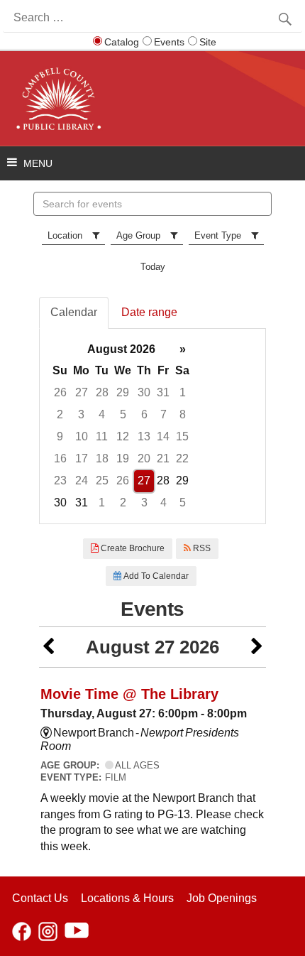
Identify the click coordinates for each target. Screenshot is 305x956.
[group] (152, 426)
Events (169, 42)
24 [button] (81, 480)
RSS (201, 548)
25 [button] (102, 480)
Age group (138, 235)
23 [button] (60, 480)
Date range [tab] (149, 312)
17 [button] (81, 458)
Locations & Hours (127, 898)
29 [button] (122, 392)
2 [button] (60, 414)
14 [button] (163, 436)
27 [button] (81, 392)
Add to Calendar (155, 576)
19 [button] (122, 458)
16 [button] (60, 458)
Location (65, 235)
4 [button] (102, 414)
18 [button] (102, 458)
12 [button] (122, 436)
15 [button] (182, 436)
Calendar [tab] (73, 312)
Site (207, 42)
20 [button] (144, 458)
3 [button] (81, 414)
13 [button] (144, 436)
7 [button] (163, 414)
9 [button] (60, 436)
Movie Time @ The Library (129, 694)
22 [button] (182, 458)
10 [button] (81, 436)
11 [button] (102, 436)
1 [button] (182, 392)
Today (152, 266)
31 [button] (163, 392)
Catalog (121, 42)
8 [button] (182, 414)
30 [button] (144, 392)
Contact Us (40, 898)
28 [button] (102, 392)
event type (217, 235)
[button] (48, 647)
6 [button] (144, 414)
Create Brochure (132, 548)
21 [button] (163, 458)
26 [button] (60, 392)
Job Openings (222, 898)
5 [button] (123, 414)
